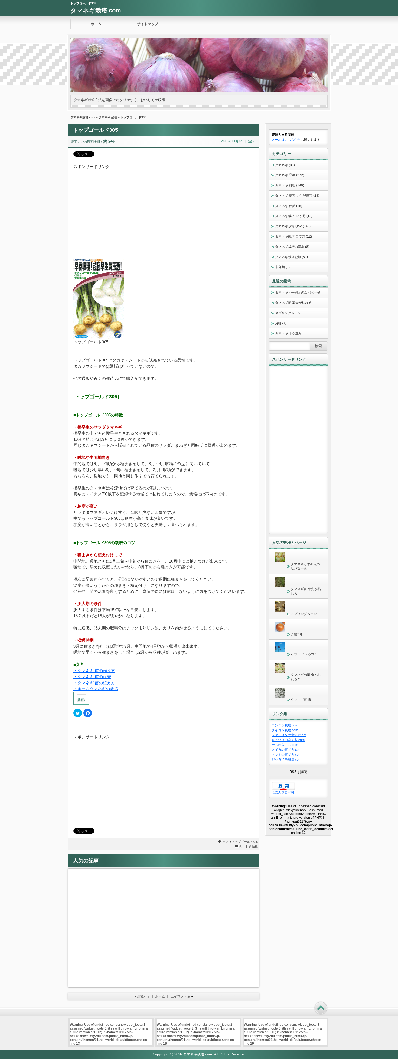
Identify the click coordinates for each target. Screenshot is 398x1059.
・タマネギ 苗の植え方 (94, 682)
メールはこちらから (286, 140)
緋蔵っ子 (143, 996)
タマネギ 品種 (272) (289, 175)
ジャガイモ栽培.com (286, 759)
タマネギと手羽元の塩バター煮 (298, 292)
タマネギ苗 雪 (301, 700)
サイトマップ (147, 24)
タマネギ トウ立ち (288, 333)
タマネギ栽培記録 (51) (291, 257)
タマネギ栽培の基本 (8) (292, 247)
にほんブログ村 (283, 792)
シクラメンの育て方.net (289, 735)
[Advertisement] (163, 208)
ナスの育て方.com (285, 745)
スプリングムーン (288, 313)
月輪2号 (281, 323)
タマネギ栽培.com (95, 10)
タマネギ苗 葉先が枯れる (293, 303)
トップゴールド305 (245, 841)
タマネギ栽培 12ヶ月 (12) (293, 216)
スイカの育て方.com (286, 750)
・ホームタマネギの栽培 (95, 688)
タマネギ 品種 (108, 117)
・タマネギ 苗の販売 (92, 676)
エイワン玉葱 (180, 996)
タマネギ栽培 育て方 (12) (293, 236)
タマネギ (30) (285, 165)
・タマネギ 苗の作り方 (94, 670)
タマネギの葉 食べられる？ (306, 677)
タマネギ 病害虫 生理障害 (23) (297, 196)
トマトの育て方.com (286, 755)
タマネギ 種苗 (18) (288, 206)
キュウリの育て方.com (288, 740)
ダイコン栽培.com (285, 730)
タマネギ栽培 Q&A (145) (293, 226)
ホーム (96, 24)
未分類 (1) (282, 267)
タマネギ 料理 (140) (289, 185)
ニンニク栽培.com (285, 725)
